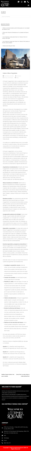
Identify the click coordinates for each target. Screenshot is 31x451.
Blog (18, 77)
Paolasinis (19, 75)
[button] (28, 5)
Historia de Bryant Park (9, 45)
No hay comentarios (8, 77)
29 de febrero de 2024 (9, 75)
